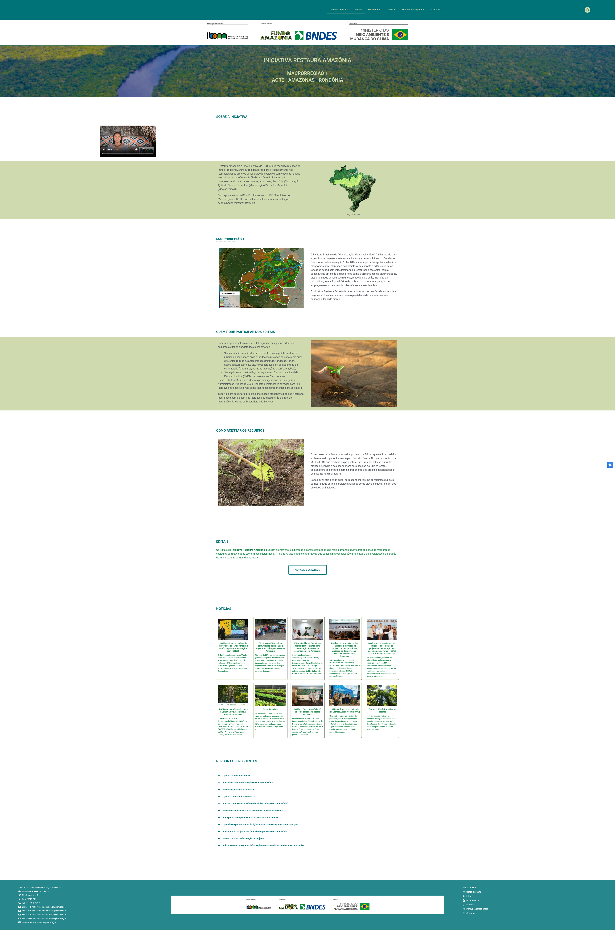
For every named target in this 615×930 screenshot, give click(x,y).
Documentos (374, 9)
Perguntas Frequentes (413, 9)
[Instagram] (587, 10)
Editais (358, 9)
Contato (435, 9)
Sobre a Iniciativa (339, 9)
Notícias (391, 9)
